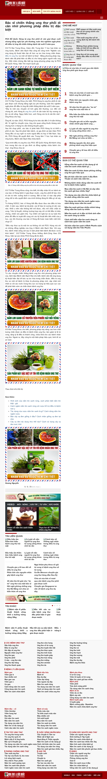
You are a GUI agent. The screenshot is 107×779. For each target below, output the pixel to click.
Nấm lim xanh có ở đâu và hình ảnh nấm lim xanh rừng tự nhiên (82, 214)
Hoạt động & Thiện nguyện (48, 739)
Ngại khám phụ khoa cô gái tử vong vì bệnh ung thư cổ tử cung (46, 567)
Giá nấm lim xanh (12, 718)
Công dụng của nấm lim (47, 768)
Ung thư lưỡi (75, 650)
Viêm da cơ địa (76, 693)
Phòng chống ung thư (79, 758)
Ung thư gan (10, 655)
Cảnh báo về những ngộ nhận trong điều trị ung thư (51, 556)
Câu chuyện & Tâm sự (46, 735)
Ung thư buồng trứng (78, 643)
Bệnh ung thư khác (77, 663)
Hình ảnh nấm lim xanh (46, 766)
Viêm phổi (74, 684)
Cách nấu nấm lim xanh (14, 728)
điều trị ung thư (11, 56)
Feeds (79, 775)
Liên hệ (91, 11)
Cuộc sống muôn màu (79, 756)
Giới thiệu (69, 11)
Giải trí (33, 504)
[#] (15, 3)
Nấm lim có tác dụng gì (14, 726)
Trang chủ (6, 18)
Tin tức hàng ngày (52, 11)
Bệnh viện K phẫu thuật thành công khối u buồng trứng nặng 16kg (16, 630)
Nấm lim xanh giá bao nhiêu (81, 679)
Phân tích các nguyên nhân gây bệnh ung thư (19, 573)
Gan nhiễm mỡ (11, 677)
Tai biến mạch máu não (46, 713)
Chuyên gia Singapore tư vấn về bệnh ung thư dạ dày (45, 588)
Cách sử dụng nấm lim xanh (48, 689)
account (99, 11)
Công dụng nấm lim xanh (15, 689)
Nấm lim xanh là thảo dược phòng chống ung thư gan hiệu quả (83, 171)
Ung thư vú (74, 648)
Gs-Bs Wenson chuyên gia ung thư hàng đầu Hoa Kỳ (46, 573)
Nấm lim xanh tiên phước (15, 766)
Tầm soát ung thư (12, 753)
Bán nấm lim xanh (12, 721)
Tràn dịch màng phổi (78, 686)
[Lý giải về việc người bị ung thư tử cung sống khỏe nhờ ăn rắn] (33, 545)
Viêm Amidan (10, 711)
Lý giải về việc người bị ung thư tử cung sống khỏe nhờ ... (83, 130)
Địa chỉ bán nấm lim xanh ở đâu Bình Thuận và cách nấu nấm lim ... (81, 178)
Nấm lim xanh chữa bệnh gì (81, 739)
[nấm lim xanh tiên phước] (33, 255)
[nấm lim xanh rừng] (33, 363)
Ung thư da (41, 665)
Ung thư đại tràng (12, 663)
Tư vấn (43, 504)
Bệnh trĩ (40, 675)
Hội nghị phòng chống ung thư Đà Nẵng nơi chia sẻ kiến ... (83, 137)
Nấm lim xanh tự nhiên (46, 723)
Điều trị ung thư (11, 648)
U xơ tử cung (75, 675)
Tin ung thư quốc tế (13, 737)
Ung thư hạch (75, 653)
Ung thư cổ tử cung (45, 645)
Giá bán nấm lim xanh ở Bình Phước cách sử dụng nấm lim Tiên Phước (83, 227)
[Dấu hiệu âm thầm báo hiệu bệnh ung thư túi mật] (13, 545)
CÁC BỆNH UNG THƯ (15, 643)
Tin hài (40, 756)
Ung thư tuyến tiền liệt (46, 648)
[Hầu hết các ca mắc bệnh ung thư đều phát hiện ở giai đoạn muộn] (41, 617)
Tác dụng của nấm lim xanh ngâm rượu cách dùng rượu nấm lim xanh (82, 202)
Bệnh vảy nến (75, 695)
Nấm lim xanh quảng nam (15, 763)
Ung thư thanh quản (13, 665)
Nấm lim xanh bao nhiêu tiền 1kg (83, 742)
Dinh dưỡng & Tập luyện (80, 737)
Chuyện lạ (41, 758)
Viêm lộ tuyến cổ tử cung (80, 677)
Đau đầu (8, 716)
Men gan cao (10, 679)
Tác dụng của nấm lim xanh (48, 687)
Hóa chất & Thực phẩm (14, 761)
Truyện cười (42, 753)
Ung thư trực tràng (44, 658)
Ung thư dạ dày (76, 660)
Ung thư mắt (75, 658)
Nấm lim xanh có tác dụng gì (49, 742)
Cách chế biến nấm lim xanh (48, 744)
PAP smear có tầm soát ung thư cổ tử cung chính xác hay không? (88, 31)
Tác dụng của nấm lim (14, 723)
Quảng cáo (80, 11)
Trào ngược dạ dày (44, 682)
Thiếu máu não (43, 711)
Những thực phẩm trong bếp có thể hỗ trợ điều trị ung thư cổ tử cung (87, 48)
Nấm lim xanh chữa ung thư (48, 692)
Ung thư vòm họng (44, 643)
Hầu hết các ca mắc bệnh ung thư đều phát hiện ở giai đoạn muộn (41, 630)
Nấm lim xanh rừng (45, 684)
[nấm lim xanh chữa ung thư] (33, 454)
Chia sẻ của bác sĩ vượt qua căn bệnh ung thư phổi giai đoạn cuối (46, 581)
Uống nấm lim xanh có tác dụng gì (84, 768)
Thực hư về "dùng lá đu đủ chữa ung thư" (51, 528)
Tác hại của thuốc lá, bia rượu (17, 756)
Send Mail (55, 35)
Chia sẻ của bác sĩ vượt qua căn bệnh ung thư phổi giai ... (83, 94)
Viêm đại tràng (43, 679)
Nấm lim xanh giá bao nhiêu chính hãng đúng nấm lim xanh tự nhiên (82, 208)
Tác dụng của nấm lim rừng (48, 746)
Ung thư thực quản (44, 650)
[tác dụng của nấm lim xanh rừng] (33, 82)
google (59, 35)
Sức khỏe (54, 504)
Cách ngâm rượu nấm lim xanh (17, 768)
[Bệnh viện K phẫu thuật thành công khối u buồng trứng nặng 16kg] (16, 617)
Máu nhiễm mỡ (43, 716)
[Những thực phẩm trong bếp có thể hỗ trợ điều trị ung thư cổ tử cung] (70, 48)
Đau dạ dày (41, 677)
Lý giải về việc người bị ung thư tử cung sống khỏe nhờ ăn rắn (32, 556)
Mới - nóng (22, 504)
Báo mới (36, 11)
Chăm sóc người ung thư (80, 735)
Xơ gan (7, 684)
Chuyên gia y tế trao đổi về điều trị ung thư (19, 568)
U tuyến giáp (75, 702)
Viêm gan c (9, 682)
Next (57, 515)
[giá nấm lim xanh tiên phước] (33, 308)
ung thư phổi (30, 111)
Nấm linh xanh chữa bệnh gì (81, 744)
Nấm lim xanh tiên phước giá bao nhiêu (86, 749)
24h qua (26, 11)
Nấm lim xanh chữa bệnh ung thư (83, 707)
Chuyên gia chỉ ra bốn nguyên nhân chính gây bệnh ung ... (82, 122)
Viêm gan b (9, 675)
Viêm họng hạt (10, 713)
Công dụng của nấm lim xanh (82, 698)
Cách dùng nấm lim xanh (15, 687)
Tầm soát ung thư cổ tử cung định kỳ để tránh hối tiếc (88, 40)
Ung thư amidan (43, 663)
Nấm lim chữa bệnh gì (79, 766)
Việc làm (96, 775)
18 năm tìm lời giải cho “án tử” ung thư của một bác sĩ (19, 582)
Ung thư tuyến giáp (45, 655)
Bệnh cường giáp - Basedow (81, 704)
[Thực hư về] (53, 516)
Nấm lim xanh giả (44, 761)
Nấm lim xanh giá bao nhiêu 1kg (50, 749)
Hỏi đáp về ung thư (12, 650)
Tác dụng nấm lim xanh (46, 726)
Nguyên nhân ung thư (13, 653)
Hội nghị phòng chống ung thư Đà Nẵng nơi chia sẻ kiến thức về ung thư (19, 588)
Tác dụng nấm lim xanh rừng (81, 689)
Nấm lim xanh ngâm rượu (47, 728)
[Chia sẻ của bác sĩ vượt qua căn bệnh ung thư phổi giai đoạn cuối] (82, 78)
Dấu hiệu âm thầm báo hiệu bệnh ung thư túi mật (13, 555)
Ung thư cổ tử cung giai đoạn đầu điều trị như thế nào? (87, 56)
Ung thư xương (76, 655)
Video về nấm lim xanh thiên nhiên (20, 528)
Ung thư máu (75, 645)
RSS (73, 775)
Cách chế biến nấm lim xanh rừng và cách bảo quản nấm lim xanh (81, 220)
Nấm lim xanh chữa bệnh (15, 692)
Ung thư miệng (43, 660)
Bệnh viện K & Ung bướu (15, 739)
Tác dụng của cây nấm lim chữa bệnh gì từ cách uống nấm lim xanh (82, 196)
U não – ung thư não (13, 660)
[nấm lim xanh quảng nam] (33, 167)
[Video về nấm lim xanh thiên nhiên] (22, 516)
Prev (9, 515)
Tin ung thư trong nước (14, 735)
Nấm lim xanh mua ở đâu (80, 763)
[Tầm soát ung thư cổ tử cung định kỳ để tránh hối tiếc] (70, 40)
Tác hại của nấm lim (45, 763)
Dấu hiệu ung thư (12, 645)
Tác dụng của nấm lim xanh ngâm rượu (21, 744)
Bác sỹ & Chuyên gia (13, 742)
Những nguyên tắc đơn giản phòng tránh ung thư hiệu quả (83, 144)
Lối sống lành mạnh (13, 758)
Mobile (67, 775)
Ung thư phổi (10, 658)
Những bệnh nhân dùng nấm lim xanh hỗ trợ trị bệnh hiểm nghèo (83, 184)
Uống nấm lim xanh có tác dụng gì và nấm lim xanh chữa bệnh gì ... (81, 165)
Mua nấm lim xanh (44, 721)
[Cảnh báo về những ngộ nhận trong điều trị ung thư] (52, 545)
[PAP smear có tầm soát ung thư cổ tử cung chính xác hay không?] (70, 31)
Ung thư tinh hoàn (44, 653)
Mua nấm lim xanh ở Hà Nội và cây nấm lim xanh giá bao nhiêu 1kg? (82, 190)
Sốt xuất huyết (43, 718)
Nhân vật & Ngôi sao (45, 737)
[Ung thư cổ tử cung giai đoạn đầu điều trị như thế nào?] (70, 56)
